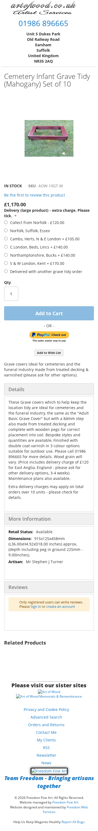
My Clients (46, 740)
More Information (29, 519)
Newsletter (46, 755)
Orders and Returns (46, 724)
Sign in (35, 606)
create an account (60, 606)
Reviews (18, 587)
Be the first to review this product (34, 195)
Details (16, 389)
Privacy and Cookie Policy (46, 709)
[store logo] (43, 7)
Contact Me (46, 732)
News (46, 762)
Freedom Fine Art (65, 802)
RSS (46, 747)
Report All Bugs (73, 822)
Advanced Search (46, 717)
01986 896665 (43, 23)
